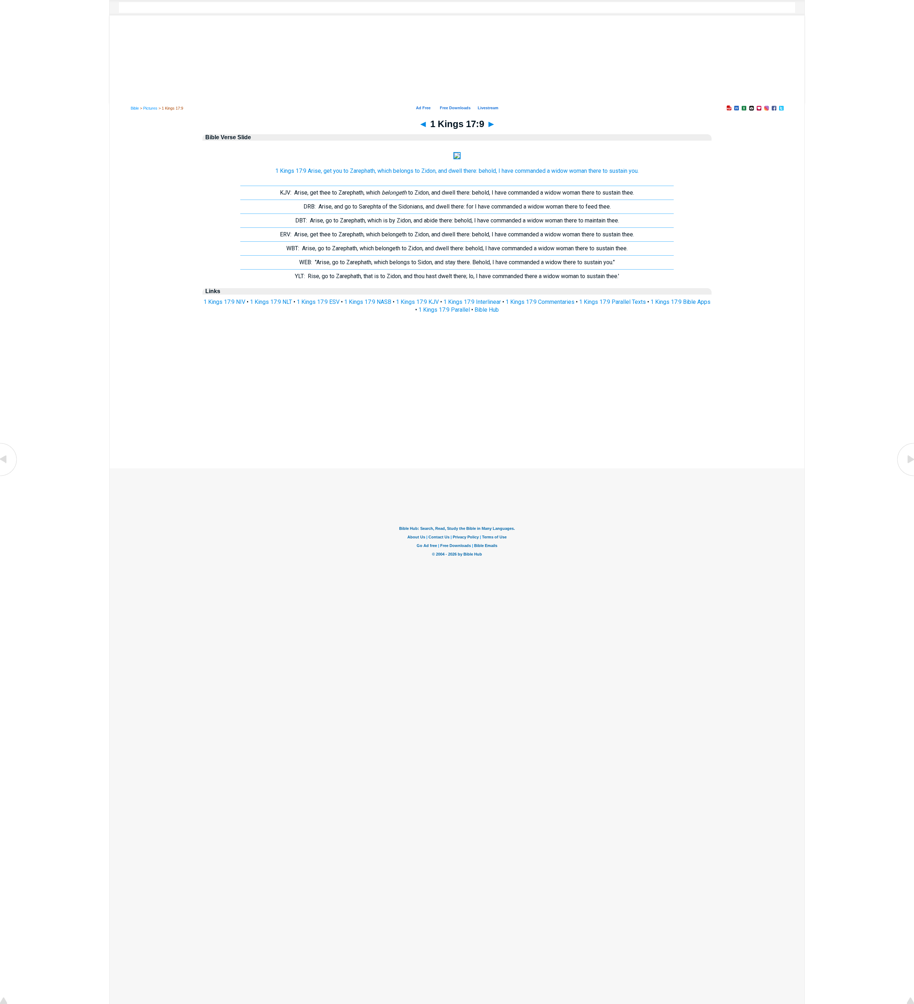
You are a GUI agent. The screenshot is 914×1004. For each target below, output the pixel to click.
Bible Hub (486, 309)
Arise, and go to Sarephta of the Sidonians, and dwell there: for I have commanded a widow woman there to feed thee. (457, 206)
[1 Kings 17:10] (905, 475)
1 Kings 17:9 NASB (367, 301)
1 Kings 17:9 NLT (271, 301)
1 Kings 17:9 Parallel (444, 309)
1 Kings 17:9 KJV (417, 301)
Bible (135, 108)
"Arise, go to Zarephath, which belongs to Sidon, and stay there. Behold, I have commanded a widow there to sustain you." (457, 262)
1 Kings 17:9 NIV (224, 301)
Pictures (150, 108)
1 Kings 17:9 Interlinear (472, 301)
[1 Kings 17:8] (9, 475)
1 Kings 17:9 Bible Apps (680, 301)
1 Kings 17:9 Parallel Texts (612, 301)
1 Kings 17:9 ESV (318, 301)
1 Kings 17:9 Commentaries (540, 301)
